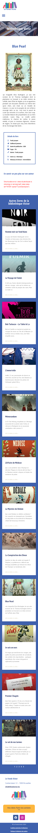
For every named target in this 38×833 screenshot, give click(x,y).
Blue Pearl (9, 601)
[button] (3, 15)
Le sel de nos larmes (13, 742)
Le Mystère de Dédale (14, 508)
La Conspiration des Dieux (16, 555)
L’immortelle (10, 370)
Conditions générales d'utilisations (19, 828)
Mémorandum (11, 416)
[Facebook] (15, 817)
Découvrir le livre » (11, 249)
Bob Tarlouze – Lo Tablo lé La (17, 324)
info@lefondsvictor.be (12, 787)
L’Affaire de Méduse (13, 462)
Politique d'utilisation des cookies (19, 831)
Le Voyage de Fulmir (13, 278)
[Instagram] (22, 817)
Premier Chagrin (11, 695)
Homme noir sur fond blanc (16, 231)
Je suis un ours (11, 647)
